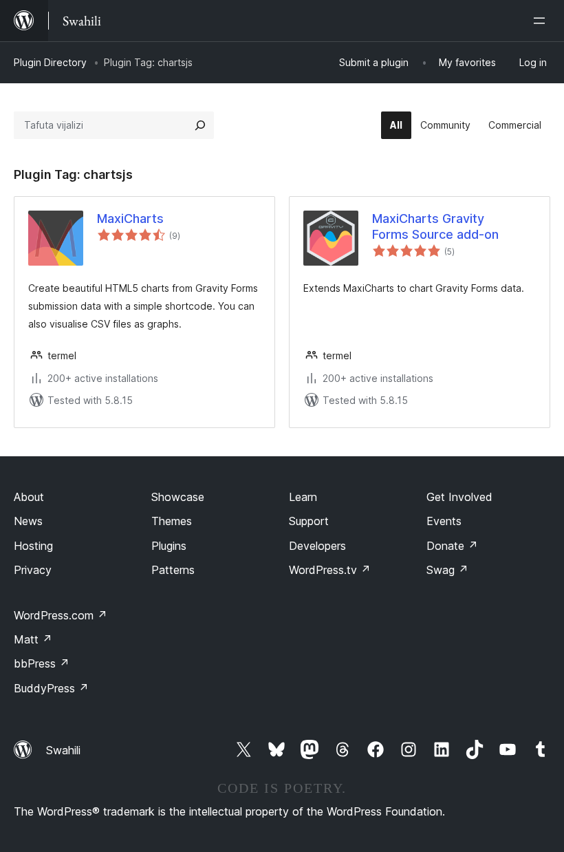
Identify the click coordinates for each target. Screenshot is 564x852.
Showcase (177, 497)
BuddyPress (51, 688)
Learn (303, 497)
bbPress (41, 663)
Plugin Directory (50, 62)
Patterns (173, 570)
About (29, 497)
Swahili (63, 750)
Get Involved (459, 497)
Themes (171, 521)
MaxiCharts (130, 218)
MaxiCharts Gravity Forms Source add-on (435, 226)
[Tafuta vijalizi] (200, 125)
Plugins (168, 546)
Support (309, 521)
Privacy (33, 570)
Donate (452, 546)
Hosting (33, 546)
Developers (317, 546)
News (28, 521)
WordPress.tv (330, 570)
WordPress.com (60, 615)
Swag (447, 570)
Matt (33, 639)
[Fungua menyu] (542, 20)
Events (444, 521)
